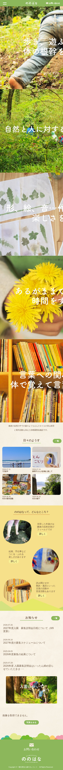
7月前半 (5, 471)
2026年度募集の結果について (19, 654)
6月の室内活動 (7, 498)
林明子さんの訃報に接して (42, 471)
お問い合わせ (54, 3)
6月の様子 (36, 498)
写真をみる (31, 722)
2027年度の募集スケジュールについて (24, 642)
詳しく (42, 534)
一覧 (57, 441)
